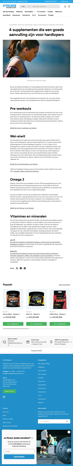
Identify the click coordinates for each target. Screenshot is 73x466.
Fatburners (58, 11)
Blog (4, 415)
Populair (51, 15)
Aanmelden (19, 456)
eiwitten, (21, 25)
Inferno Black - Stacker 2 (11, 314)
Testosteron (26, 15)
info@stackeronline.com (16, 373)
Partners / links (8, 419)
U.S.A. (34, 15)
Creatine (50, 11)
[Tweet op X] (17, 268)
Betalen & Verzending (10, 426)
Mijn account (7, 422)
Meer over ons (9, 391)
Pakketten (19, 11)
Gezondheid (6, 15)
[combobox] (39, 6)
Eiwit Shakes (42, 371)
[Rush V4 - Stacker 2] (36, 299)
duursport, (13, 25)
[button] (69, 6)
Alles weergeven (64, 285)
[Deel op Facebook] (21, 268)
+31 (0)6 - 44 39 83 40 (17, 371)
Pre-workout (41, 11)
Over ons (6, 412)
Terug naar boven (36, 350)
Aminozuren (16, 15)
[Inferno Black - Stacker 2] (13, 299)
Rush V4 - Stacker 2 (33, 314)
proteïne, (52, 25)
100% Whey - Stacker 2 (58, 314)
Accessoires (42, 15)
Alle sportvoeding (8, 11)
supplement (59, 25)
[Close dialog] (69, 432)
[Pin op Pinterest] (25, 268)
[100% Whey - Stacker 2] (60, 299)
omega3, (36, 25)
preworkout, (44, 25)
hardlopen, (29, 25)
